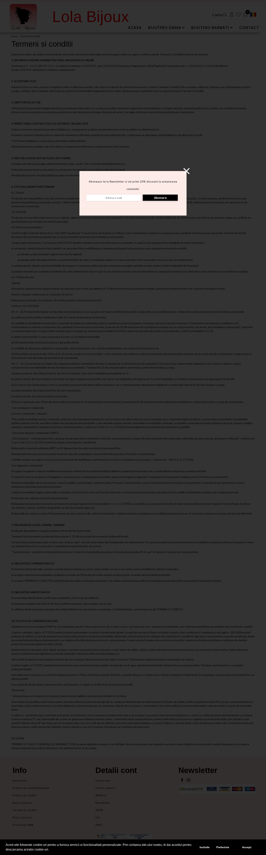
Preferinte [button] (222, 847)
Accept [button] (246, 847)
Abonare (160, 197)
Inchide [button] (205, 847)
